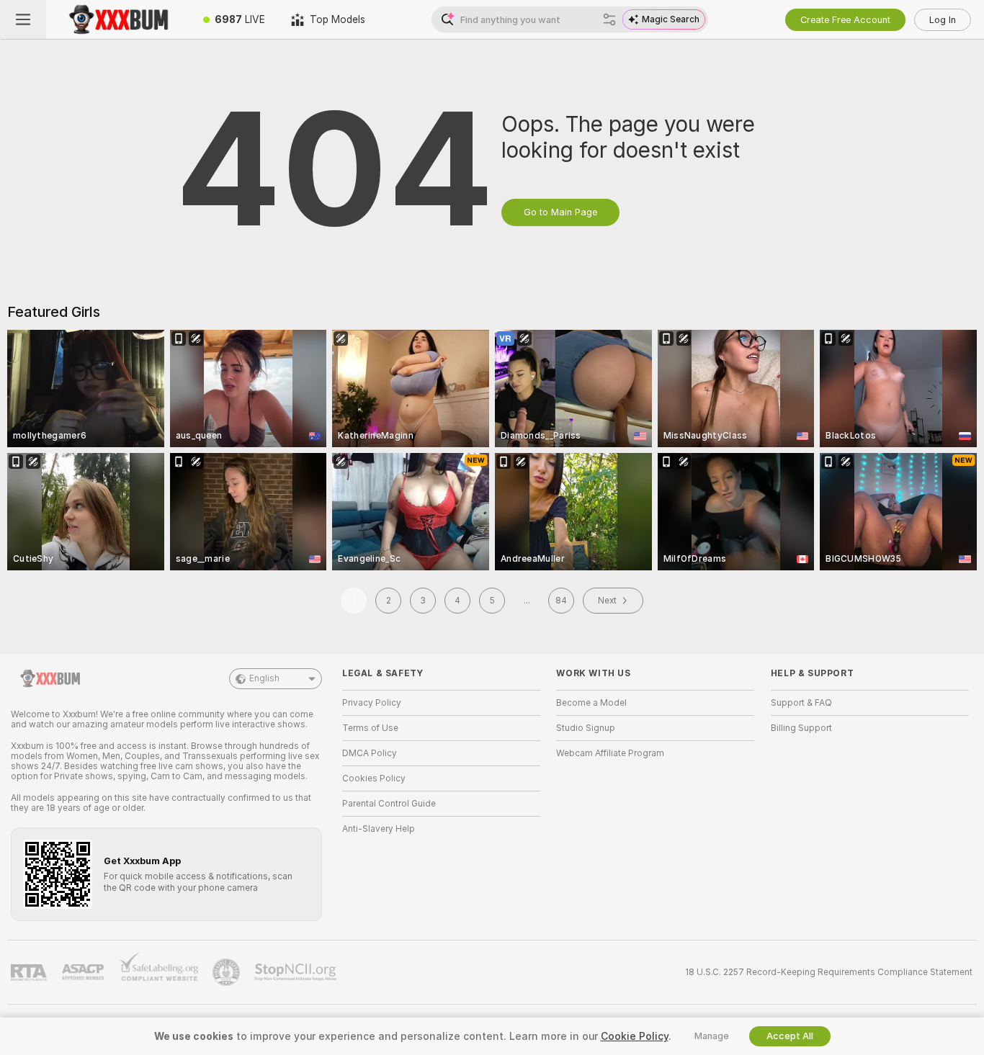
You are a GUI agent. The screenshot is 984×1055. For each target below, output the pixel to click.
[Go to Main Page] (118, 19)
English (264, 678)
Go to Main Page (560, 212)
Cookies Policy (374, 778)
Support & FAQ (801, 703)
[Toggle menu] (23, 19)
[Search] (609, 19)
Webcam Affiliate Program (610, 753)
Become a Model (591, 703)
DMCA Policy (369, 753)
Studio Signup (585, 728)
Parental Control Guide (389, 804)
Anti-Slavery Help (378, 829)
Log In (942, 19)
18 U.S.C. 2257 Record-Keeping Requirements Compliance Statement (828, 972)
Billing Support (801, 728)
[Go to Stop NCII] (296, 972)
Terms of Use (370, 728)
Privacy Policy (371, 703)
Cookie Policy (634, 1036)
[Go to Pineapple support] (228, 972)
